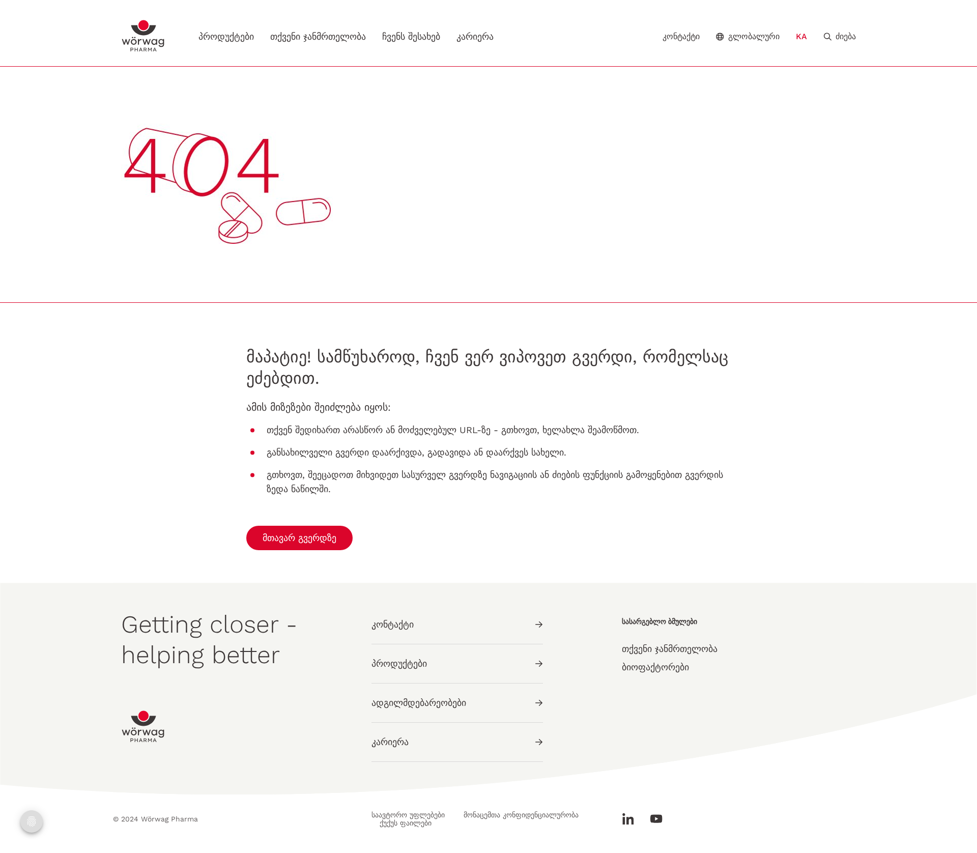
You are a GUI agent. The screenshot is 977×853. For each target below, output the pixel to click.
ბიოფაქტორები (655, 667)
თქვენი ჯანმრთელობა (318, 36)
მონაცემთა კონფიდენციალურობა (521, 814)
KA (801, 36)
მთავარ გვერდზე (299, 537)
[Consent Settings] (31, 821)
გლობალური (754, 36)
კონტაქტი (681, 37)
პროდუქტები (226, 36)
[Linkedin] (632, 819)
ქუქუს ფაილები (406, 823)
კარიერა (475, 36)
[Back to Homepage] (143, 36)
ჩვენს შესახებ (411, 36)
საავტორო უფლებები (408, 814)
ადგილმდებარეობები (418, 702)
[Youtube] (652, 819)
